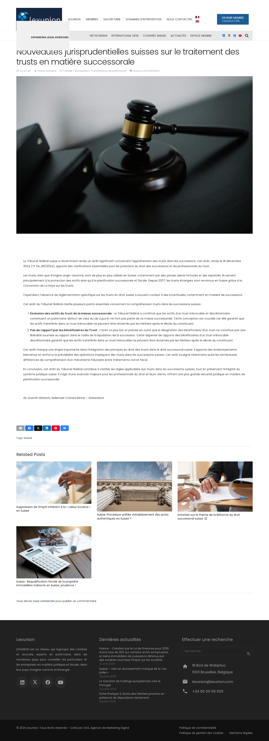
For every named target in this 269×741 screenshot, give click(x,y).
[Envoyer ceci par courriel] (20, 428)
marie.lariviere (47, 70)
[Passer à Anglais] (198, 21)
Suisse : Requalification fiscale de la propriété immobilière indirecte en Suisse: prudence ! (47, 583)
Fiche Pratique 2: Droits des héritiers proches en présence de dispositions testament (131, 696)
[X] (229, 35)
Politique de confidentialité (197, 728)
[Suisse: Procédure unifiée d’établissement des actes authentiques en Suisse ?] (134, 486)
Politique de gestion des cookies (201, 733)
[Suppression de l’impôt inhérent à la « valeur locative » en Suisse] (53, 482)
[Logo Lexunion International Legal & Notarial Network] (39, 19)
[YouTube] (240, 35)
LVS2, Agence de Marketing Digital (106, 728)
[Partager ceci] (29, 428)
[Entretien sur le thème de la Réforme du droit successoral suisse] (215, 486)
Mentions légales (241, 733)
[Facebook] (234, 35)
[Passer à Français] (198, 17)
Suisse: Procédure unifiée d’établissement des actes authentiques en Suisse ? (133, 517)
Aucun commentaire (146, 70)
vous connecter (44, 601)
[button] (247, 36)
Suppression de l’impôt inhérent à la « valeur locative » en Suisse (53, 509)
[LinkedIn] (223, 35)
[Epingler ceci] (56, 428)
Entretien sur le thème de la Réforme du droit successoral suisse (209, 517)
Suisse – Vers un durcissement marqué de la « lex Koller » (133, 671)
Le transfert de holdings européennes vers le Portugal (129, 683)
